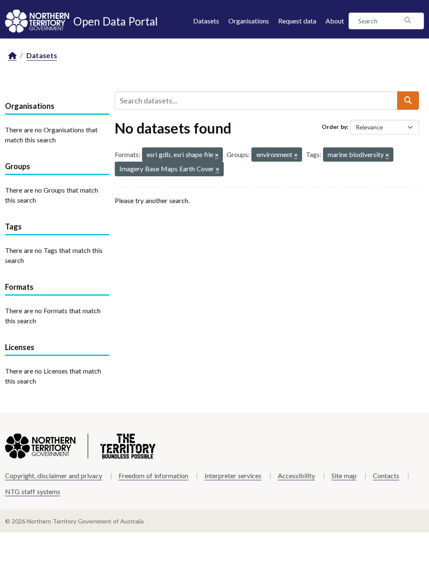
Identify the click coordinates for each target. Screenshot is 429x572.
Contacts (386, 475)
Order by (334, 126)
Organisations (248, 21)
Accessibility (296, 475)
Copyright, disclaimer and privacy (53, 475)
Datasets (206, 21)
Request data (297, 21)
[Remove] (216, 155)
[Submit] (408, 100)
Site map (344, 475)
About (335, 21)
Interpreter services (232, 475)
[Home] (12, 56)
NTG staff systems (32, 491)
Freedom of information (153, 475)
